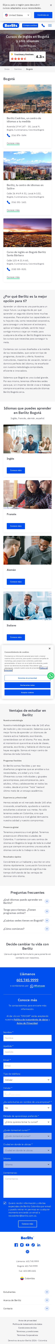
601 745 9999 (27, 980)
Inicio (7, 69)
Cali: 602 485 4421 (27, 1271)
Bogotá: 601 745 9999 (27, 1266)
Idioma (7, 1158)
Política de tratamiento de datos (31, 1019)
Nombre (8, 1032)
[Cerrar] (50, 648)
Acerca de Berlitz (12, 1300)
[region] (27, 672)
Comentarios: (10, 1172)
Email (7, 1060)
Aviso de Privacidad (27, 1023)
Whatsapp (39, 985)
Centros (18, 69)
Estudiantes (9, 1292)
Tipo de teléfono (11, 1073)
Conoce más (13, 143)
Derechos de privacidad (27, 678)
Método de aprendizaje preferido (21, 1116)
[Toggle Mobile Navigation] (50, 25)
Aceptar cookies (27, 692)
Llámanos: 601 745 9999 (27, 1261)
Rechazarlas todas (27, 685)
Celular (7, 1088)
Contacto (8, 1308)
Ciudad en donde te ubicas (18, 1144)
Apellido (8, 1046)
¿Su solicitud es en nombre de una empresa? (27, 1102)
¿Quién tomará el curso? (16, 1130)
